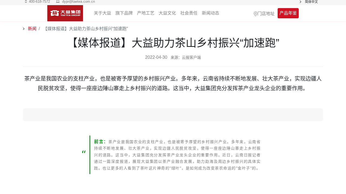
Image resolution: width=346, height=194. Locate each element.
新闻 (31, 28)
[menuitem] (210, 13)
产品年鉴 (288, 13)
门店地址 (266, 13)
